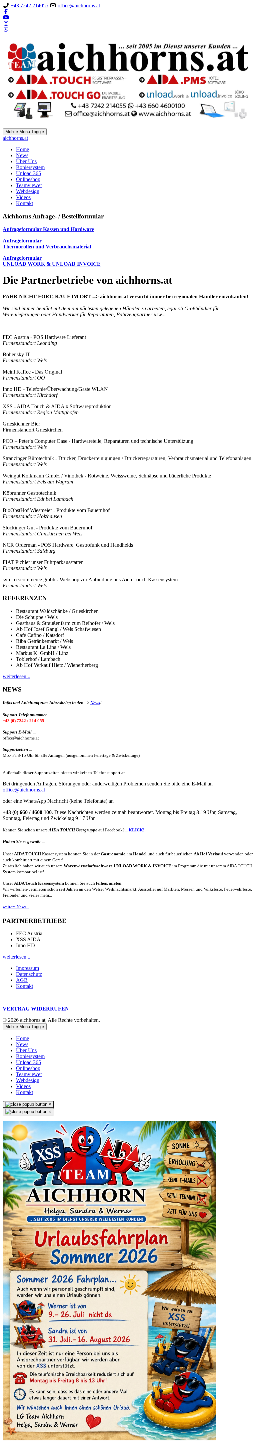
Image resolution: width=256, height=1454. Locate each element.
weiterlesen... (16, 676)
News (95, 702)
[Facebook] (6, 11)
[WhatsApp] (6, 29)
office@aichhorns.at (79, 5)
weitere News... (16, 906)
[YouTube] (6, 17)
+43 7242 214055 (29, 5)
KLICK (136, 829)
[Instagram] (6, 23)
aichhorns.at (15, 138)
